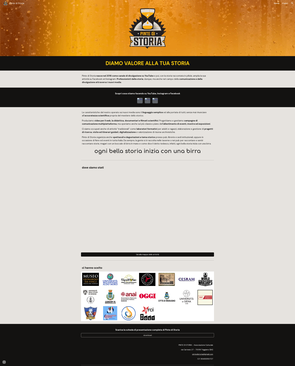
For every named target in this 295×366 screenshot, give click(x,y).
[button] (292, 3)
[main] (147, 63)
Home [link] (276, 3)
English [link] (285, 3)
